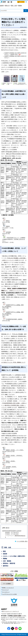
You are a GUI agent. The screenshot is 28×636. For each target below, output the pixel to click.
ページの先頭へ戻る (22, 541)
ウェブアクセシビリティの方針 (9, 594)
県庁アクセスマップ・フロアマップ (10, 611)
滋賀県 (2, 5)
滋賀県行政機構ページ (19, 615)
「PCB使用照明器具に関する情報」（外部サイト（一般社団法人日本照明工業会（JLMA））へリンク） (14, 405)
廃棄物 (20, 5)
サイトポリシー (6, 592)
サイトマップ (5, 589)
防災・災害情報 (21, 1)
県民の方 (7, 5)
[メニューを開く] (26, 1)
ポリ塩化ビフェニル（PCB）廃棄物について (13, 362)
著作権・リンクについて (8, 587)
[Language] (11, 2)
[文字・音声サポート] (9, 2)
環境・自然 (14, 5)
